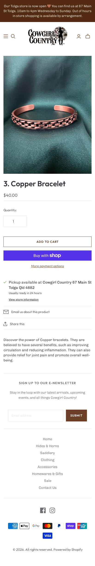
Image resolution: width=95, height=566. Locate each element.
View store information (24, 299)
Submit (76, 415)
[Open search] (13, 36)
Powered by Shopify (68, 549)
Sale (47, 481)
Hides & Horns (47, 446)
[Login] (78, 36)
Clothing (47, 460)
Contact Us (47, 488)
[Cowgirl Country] (47, 35)
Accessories (47, 467)
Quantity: (10, 210)
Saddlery (47, 453)
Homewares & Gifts (47, 474)
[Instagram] (52, 510)
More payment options (47, 266)
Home (47, 439)
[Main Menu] (5, 36)
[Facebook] (43, 510)
